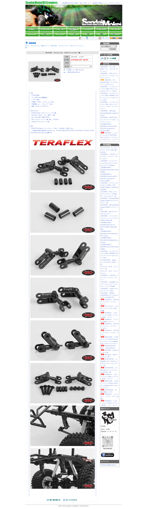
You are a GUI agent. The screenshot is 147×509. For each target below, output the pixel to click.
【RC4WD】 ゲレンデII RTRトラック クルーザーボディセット (109, 69)
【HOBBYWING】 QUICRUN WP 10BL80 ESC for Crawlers (109, 240)
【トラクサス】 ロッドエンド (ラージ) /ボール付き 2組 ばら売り (109, 150)
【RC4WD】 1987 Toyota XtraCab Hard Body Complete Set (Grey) (109, 113)
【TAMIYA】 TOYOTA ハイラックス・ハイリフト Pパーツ (109, 333)
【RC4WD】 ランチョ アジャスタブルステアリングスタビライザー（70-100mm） (109, 163)
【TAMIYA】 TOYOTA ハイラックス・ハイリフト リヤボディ (109, 326)
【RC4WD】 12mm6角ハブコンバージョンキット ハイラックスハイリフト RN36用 (109, 284)
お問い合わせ (105, 38)
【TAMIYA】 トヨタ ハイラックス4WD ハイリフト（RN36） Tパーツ (109, 315)
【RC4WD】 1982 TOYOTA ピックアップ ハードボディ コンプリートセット (109, 120)
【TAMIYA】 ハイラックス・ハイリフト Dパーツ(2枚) (109, 396)
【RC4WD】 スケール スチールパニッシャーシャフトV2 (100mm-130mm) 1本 (109, 218)
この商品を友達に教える (73, 72)
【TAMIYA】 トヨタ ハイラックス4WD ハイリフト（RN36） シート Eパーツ (110, 403)
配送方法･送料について (100, 3)
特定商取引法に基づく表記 (70, 3)
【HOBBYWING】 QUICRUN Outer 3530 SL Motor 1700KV (110, 247)
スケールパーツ (35, 45)
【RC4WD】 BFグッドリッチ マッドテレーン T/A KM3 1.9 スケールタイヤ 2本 (109, 194)
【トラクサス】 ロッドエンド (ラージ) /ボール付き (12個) (109, 308)
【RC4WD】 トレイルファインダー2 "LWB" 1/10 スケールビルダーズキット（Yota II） (109, 89)
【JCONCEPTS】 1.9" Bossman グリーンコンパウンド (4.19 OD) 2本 (109, 370)
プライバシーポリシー (115, 3)
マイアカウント (93, 38)
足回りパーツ (45, 45)
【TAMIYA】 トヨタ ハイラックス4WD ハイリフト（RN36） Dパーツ (109, 377)
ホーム (83, 38)
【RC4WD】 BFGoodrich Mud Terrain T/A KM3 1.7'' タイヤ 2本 (109, 207)
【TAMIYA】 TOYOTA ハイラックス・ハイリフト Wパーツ (109, 302)
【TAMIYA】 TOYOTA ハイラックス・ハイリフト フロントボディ (109, 157)
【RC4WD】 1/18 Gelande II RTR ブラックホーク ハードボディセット (109, 82)
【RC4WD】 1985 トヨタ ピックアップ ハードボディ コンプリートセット (109, 76)
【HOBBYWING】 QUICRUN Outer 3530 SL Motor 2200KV (110, 170)
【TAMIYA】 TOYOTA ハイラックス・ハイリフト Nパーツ (109, 278)
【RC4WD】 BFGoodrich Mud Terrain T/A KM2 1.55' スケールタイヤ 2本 (109, 201)
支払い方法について (85, 3)
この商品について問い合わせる (75, 70)
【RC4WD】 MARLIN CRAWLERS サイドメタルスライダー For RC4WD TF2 (109, 295)
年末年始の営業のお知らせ (108, 465)
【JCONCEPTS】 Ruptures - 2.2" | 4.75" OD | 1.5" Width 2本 (109, 262)
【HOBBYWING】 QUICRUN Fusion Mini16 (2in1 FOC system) (109, 234)
